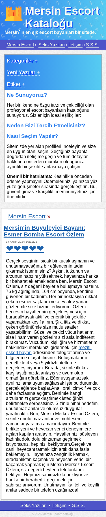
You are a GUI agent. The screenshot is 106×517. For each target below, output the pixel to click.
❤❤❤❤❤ (25, 249)
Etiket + (16, 84)
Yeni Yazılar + (23, 72)
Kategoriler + (22, 61)
